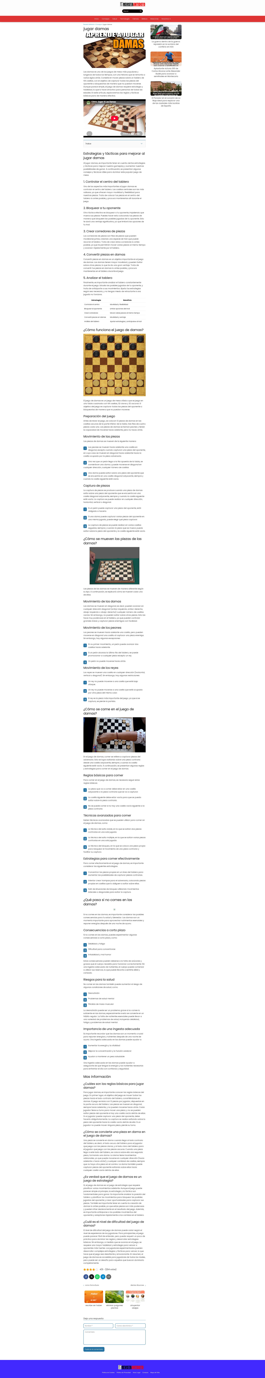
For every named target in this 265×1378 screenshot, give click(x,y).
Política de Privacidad (124, 1372)
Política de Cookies (108, 1372)
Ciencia (135, 19)
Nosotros (165, 19)
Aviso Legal (136, 1372)
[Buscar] (141, 11)
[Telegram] (103, 1276)
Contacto (145, 1372)
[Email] (108, 1276)
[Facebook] (85, 1276)
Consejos (105, 19)
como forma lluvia (92, 1285)
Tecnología (124, 19)
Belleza (144, 19)
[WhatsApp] (97, 1276)
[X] (91, 1276)
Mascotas (154, 19)
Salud (114, 19)
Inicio (97, 19)
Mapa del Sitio (155, 1372)
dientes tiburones (137, 1285)
